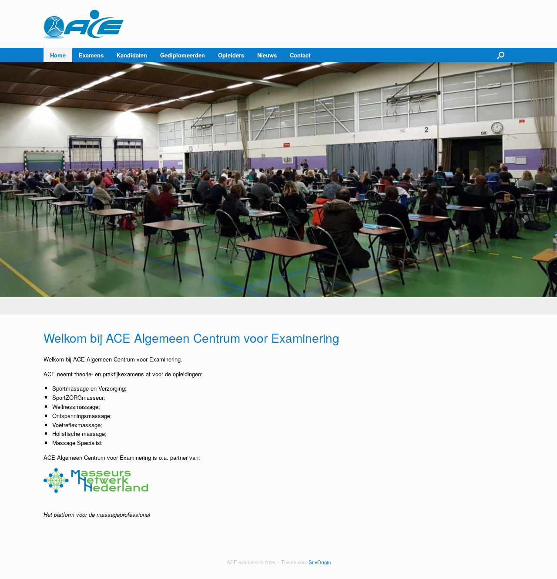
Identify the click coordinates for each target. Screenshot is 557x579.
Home (58, 55)
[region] (278, 188)
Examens (91, 55)
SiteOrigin (320, 562)
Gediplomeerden (182, 55)
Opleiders (231, 55)
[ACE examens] (84, 24)
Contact (300, 55)
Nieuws (267, 55)
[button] (500, 55)
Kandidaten (132, 55)
